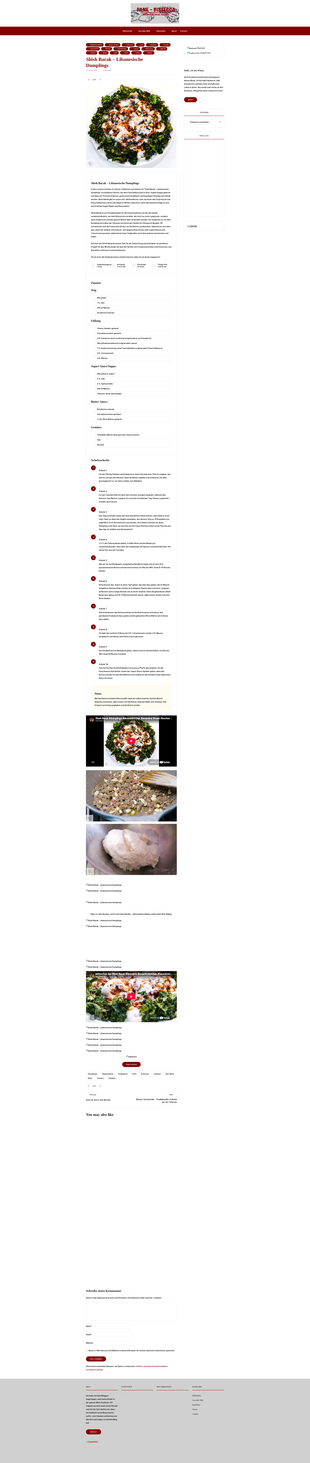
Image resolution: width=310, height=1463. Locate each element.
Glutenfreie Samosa (128, 1259)
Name (89, 1326)
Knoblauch (123, 1074)
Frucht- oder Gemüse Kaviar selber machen (210, 203)
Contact (183, 31)
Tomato (100, 1078)
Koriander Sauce (126, 1159)
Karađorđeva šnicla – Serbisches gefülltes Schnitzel (212, 171)
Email (89, 1334)
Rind (90, 1078)
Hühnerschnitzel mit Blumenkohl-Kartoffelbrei (145, 1203)
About (174, 31)
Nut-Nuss (170, 1074)
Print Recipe (131, 1064)
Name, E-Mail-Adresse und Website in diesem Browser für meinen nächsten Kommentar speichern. (132, 1350)
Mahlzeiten (127, 31)
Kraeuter (145, 1074)
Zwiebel (111, 1078)
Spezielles (160, 31)
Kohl (134, 1074)
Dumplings (92, 1074)
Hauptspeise (107, 1074)
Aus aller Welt (144, 31)
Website (89, 1343)
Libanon (157, 1074)
